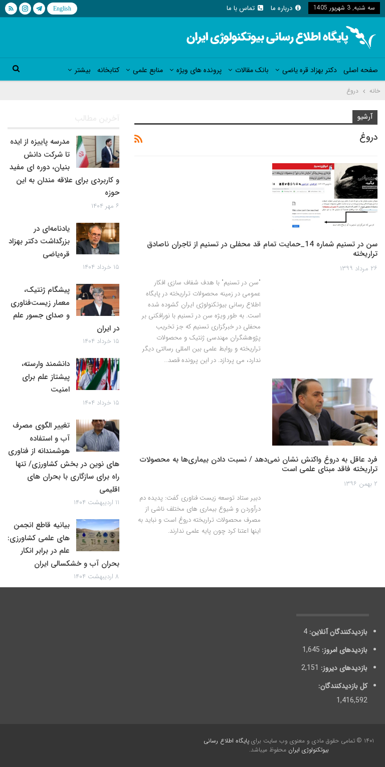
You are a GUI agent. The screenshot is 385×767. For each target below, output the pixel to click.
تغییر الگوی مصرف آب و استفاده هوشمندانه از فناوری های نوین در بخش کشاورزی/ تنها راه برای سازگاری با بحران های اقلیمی (63, 458)
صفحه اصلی (360, 70)
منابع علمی (148, 70)
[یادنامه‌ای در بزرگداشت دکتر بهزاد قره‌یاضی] (97, 239)
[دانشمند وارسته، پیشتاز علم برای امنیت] (97, 374)
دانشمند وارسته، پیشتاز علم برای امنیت (46, 377)
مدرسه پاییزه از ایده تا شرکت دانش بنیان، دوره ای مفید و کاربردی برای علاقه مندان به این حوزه (64, 167)
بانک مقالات (252, 70)
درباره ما (281, 8)
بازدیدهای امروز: (343, 649)
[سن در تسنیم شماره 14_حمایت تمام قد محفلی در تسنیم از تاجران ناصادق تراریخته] (324, 196)
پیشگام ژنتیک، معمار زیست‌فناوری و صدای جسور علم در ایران (65, 309)
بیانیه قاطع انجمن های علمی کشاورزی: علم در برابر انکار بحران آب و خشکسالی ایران (63, 544)
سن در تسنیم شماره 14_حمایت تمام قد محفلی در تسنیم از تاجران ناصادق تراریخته (262, 249)
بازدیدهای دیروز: (343, 667)
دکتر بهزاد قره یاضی (309, 70)
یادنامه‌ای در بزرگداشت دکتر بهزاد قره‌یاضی (39, 241)
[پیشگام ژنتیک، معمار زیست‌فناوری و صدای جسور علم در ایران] (97, 300)
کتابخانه (108, 70)
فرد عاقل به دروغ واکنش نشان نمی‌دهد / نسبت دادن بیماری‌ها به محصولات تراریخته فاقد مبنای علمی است (258, 465)
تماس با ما (241, 8)
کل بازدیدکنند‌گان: (341, 685)
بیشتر (83, 70)
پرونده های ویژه (199, 70)
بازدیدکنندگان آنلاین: (337, 631)
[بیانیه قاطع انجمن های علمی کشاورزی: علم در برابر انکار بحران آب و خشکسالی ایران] (97, 535)
